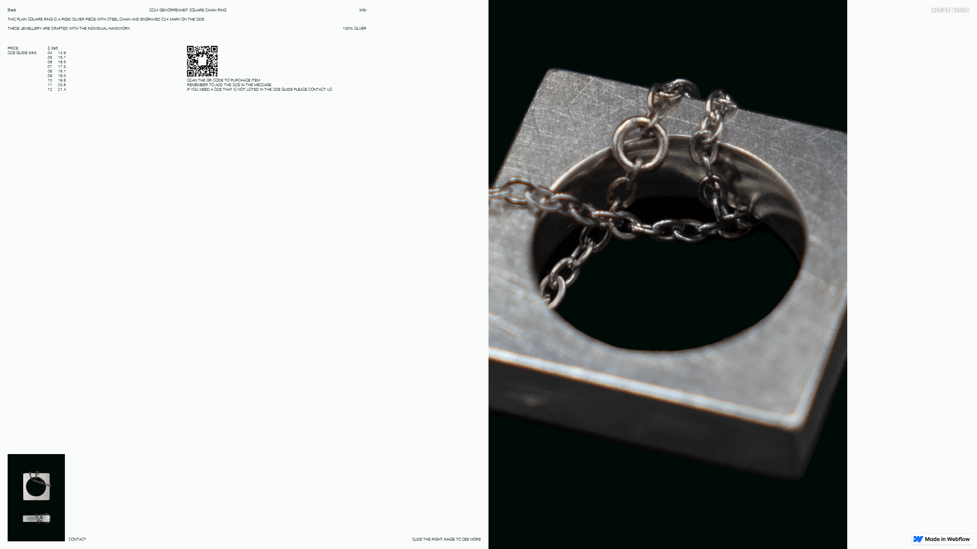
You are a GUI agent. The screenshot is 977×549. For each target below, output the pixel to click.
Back (12, 10)
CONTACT (77, 539)
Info (363, 10)
